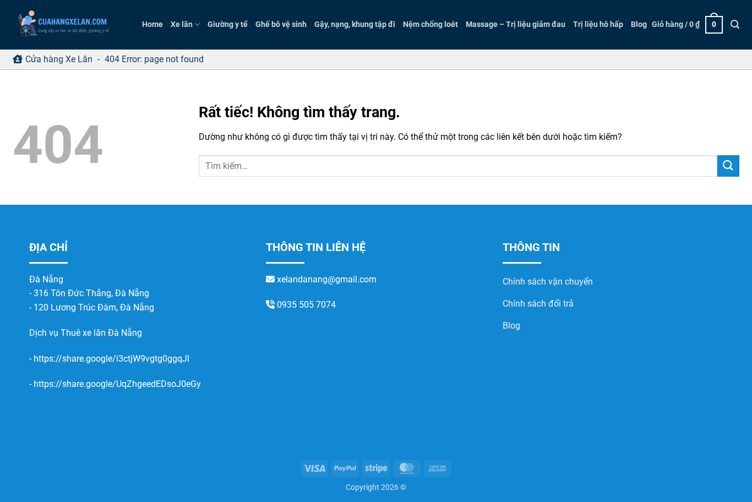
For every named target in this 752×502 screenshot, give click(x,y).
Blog (639, 24)
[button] (687, 24)
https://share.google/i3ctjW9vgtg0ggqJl (111, 358)
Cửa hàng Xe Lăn (58, 59)
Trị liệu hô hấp (598, 24)
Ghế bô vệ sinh (281, 24)
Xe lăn (182, 24)
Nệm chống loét (430, 24)
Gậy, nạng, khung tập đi (354, 24)
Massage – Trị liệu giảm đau (515, 24)
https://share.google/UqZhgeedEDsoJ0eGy (117, 384)
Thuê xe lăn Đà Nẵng (101, 333)
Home (152, 24)
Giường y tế (228, 24)
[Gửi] (728, 166)
